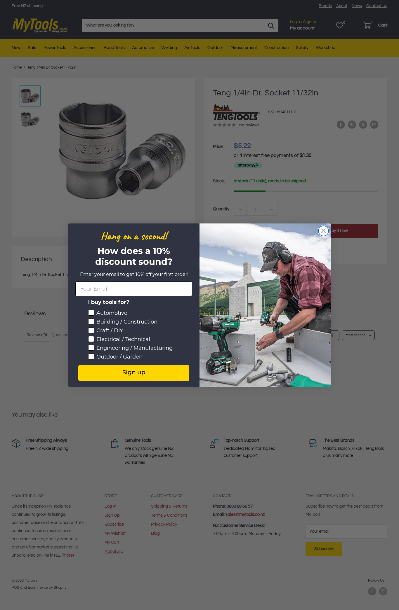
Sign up (133, 373)
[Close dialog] (323, 231)
